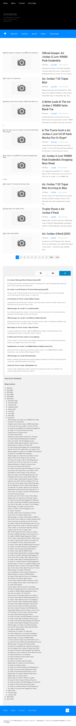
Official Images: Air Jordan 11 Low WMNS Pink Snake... (24, 420)
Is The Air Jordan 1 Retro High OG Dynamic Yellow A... (23, 479)
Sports (34, 34)
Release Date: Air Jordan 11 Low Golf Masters (21, 663)
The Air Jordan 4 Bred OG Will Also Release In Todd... (23, 580)
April (9, 417)
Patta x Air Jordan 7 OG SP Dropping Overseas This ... (24, 475)
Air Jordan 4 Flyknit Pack (15, 659)
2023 (8, 390)
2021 (8, 394)
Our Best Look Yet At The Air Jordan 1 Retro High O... (23, 496)
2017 (8, 699)
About (13, 3)
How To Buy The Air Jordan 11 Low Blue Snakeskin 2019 (24, 519)
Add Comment (63, 65)
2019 (8, 398)
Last (57, 257)
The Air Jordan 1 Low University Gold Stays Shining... (23, 527)
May (9, 415)
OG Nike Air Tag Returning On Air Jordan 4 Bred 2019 (23, 589)
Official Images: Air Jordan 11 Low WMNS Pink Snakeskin (55, 56)
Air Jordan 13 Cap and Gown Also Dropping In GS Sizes (24, 468)
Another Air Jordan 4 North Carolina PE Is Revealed (22, 436)
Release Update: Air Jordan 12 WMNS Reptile (21, 574)
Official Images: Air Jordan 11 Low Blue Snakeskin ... (23, 625)
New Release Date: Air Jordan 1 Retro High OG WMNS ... (24, 565)
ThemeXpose (40, 720)
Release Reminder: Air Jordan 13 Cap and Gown (21, 464)
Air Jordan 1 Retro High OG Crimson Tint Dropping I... (23, 576)
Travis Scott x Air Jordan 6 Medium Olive (19, 515)
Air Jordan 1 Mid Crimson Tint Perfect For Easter (22, 513)
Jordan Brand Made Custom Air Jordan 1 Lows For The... (24, 610)
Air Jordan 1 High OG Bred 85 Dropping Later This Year (23, 523)
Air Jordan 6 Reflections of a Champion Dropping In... (23, 633)
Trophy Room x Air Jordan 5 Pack (17, 432)
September (11, 407)
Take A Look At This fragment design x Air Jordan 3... (23, 595)
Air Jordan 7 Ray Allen (14, 511)
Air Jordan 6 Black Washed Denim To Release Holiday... (24, 553)
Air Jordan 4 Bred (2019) (56, 233)
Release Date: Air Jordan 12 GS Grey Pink (20, 445)
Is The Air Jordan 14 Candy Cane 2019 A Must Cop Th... (24, 640)
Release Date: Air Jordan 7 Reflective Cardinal (21, 678)
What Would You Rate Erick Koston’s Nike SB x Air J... (24, 489)
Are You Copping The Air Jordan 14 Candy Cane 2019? (23, 648)
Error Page (32, 3)
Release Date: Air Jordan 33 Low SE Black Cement (22, 498)
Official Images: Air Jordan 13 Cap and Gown (21, 506)
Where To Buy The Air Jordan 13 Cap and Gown (21, 458)
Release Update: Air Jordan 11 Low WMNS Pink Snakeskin (25, 451)
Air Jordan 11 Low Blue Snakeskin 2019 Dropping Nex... (24, 561)
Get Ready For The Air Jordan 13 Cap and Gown (22, 472)
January (10, 695)
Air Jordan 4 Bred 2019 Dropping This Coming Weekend (24, 447)
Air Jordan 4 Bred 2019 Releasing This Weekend (22, 439)
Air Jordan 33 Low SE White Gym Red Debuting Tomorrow (24, 642)
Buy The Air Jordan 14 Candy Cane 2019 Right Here (23, 608)
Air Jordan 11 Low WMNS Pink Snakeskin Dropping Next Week (57, 159)
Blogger (7, 722)
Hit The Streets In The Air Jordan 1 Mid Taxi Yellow (22, 612)
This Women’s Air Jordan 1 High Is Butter (20, 578)
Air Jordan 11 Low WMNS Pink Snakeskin (20, 453)
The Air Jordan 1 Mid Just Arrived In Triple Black (22, 587)
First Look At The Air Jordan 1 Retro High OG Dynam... (23, 557)
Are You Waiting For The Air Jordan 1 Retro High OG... (23, 485)
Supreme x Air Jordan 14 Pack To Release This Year (23, 481)
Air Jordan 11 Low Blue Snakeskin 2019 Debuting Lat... (23, 667)
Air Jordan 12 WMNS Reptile (16, 629)
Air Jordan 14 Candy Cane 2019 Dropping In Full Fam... (24, 616)
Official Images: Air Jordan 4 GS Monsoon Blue (21, 644)
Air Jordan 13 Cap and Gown (16, 494)
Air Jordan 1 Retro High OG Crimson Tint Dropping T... (23, 599)
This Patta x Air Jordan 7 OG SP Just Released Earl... (23, 460)
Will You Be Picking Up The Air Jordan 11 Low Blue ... (23, 532)
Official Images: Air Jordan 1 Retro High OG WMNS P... (24, 517)
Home (5, 3)
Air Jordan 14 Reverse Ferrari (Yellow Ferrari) (21, 656)
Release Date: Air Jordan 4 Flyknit (17, 676)
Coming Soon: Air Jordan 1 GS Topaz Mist (20, 631)
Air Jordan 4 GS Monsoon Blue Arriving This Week (22, 635)
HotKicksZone (10, 14)
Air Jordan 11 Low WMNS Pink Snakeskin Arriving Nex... (24, 646)
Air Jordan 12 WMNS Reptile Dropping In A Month (22, 536)
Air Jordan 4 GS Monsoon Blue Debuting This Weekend (24, 620)
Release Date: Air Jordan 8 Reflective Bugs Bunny (22, 673)
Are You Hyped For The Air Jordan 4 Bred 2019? (21, 542)
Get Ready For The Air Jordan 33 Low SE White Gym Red (24, 652)
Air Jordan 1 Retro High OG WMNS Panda (20, 551)
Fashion (25, 34)
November (11, 403)
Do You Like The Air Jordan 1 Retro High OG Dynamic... (24, 483)
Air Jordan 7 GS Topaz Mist (16, 422)
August (10, 409)
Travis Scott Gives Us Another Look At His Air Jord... (23, 521)
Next (51, 257)
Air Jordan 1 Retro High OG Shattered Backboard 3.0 (23, 559)
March (10, 690)
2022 (8, 392)
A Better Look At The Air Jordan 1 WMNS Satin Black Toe (56, 105)
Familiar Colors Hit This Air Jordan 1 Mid (19, 530)
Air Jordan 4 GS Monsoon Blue (17, 665)
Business (14, 34)
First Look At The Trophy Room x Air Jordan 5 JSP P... (23, 470)
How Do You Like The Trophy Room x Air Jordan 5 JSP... (24, 449)
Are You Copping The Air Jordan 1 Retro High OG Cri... (23, 582)
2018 (8, 697)
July (9, 411)
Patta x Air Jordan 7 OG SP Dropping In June (21, 441)
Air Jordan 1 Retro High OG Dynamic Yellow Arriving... (23, 443)
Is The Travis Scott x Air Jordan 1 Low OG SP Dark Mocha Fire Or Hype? (57, 134)
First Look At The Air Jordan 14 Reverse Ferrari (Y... (23, 680)
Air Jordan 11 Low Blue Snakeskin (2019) (19, 661)
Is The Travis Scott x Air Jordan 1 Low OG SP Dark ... (23, 426)
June (9, 413)
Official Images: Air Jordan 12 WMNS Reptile (21, 637)
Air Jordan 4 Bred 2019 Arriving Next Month (20, 614)
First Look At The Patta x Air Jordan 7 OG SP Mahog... (23, 504)
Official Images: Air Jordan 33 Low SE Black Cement (23, 456)
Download (7, 42)
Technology (54, 34)
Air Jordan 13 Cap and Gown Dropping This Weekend (23, 500)
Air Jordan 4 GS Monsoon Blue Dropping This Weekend (24, 650)
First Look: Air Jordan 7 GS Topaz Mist (19, 593)
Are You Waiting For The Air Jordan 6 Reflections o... (23, 572)
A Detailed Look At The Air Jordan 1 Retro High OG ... (23, 477)
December (11, 401)
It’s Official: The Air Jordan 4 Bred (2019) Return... (22, 549)
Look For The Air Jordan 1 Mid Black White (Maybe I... (23, 601)
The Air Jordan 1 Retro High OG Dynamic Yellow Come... (24, 538)
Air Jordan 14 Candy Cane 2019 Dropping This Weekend (24, 682)
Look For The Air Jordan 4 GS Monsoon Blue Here (22, 606)
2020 (8, 396)
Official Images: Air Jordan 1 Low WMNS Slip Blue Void (24, 563)
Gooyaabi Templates (59, 720)
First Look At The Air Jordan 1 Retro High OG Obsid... (23, 627)
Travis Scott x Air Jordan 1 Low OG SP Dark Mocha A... (24, 491)
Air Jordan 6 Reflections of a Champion (19, 654)
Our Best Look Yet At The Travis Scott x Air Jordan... (23, 462)
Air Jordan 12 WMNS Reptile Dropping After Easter (22, 591)
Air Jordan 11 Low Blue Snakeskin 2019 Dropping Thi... (23, 555)
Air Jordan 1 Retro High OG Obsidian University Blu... (23, 604)
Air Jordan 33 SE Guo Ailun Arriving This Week (21, 684)
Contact (22, 3)
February (11, 692)
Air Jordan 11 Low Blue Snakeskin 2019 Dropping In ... (23, 546)
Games (43, 34)
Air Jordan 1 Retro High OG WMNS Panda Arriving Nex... (24, 502)
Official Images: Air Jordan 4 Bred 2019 (19, 570)
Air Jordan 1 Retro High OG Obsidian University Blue (23, 623)
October (10, 405)
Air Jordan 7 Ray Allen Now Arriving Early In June (22, 671)
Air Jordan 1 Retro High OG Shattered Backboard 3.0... (23, 597)
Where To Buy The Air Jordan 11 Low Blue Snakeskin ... (24, 525)
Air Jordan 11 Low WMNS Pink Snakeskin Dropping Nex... (24, 428)
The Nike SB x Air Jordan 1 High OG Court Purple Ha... (23, 487)
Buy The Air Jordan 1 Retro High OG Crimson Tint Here (23, 568)
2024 (8, 388)
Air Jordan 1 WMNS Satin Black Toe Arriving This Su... (23, 534)
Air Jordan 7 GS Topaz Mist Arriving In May (20, 430)
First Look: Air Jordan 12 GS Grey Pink (19, 466)
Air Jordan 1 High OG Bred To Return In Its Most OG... (23, 540)
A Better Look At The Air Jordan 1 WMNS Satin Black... (24, 424)
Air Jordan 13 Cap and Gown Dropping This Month (22, 669)
